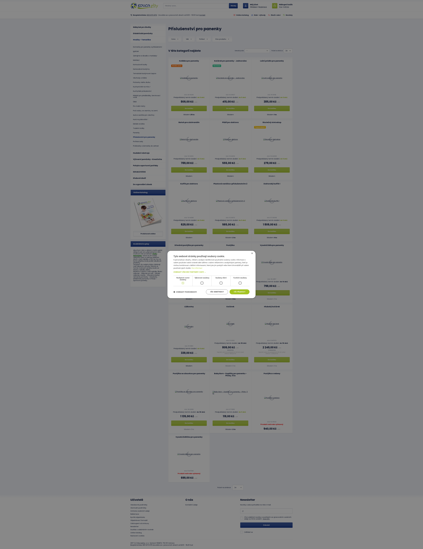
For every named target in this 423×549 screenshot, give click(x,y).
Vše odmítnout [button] (217, 292)
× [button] (252, 253)
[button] (211, 272)
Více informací (196, 268)
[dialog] (211, 274)
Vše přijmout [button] (239, 292)
